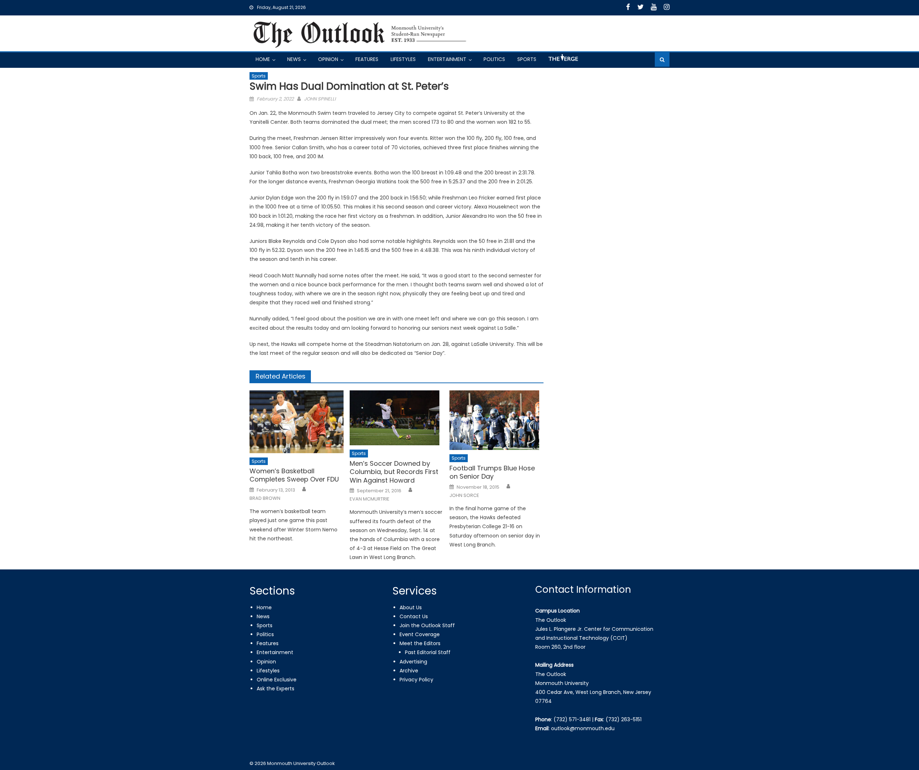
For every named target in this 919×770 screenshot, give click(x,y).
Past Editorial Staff (428, 652)
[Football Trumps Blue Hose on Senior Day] (496, 420)
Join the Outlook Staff (427, 625)
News (294, 59)
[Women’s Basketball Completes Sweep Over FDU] (296, 421)
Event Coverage (420, 634)
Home (263, 59)
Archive (409, 670)
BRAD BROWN (264, 498)
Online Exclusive (277, 679)
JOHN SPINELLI (320, 98)
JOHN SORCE (464, 495)
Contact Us (414, 616)
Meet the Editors (420, 643)
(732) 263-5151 (624, 719)
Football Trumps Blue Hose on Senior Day (492, 472)
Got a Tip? (562, 60)
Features (366, 59)
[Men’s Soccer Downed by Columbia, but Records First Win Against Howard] (397, 417)
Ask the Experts (275, 688)
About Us (411, 607)
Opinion (328, 59)
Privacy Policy (416, 679)
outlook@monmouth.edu (583, 728)
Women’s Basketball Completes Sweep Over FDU (294, 475)
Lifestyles (403, 59)
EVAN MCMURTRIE (369, 499)
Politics (494, 59)
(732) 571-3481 (572, 719)
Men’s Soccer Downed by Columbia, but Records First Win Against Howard (394, 471)
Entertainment (447, 59)
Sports (526, 59)
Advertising (413, 661)
